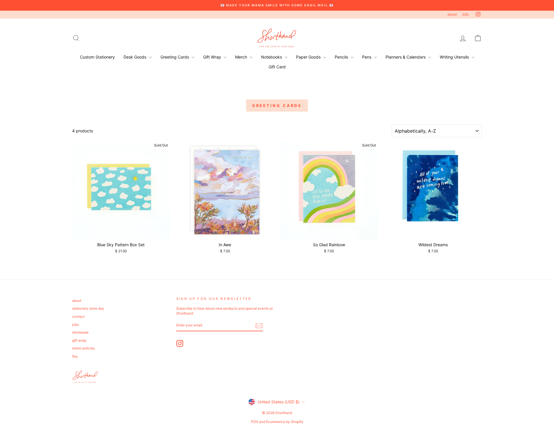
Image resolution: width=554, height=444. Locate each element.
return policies (83, 348)
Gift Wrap (212, 56)
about (452, 14)
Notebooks (272, 56)
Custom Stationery (97, 56)
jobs (75, 324)
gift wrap (79, 340)
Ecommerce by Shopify (284, 421)
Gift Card (277, 66)
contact (78, 316)
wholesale (80, 332)
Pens (367, 56)
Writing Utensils (455, 56)
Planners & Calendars (406, 56)
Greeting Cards (175, 56)
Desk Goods (135, 56)
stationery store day (88, 308)
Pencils (342, 56)
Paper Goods (309, 56)
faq (74, 356)
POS (254, 421)
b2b (466, 14)
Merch (241, 56)
